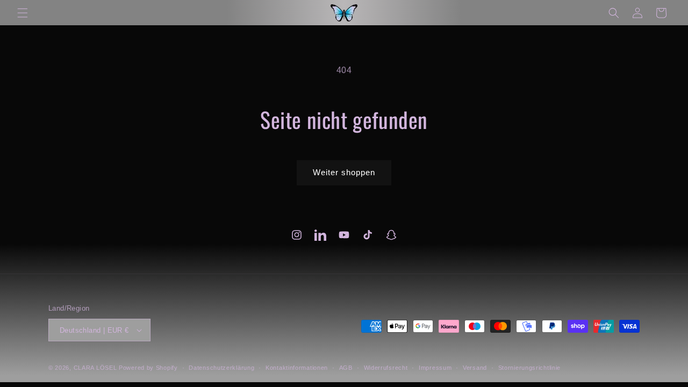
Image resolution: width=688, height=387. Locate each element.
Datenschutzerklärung (221, 367)
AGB (346, 367)
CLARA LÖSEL (95, 367)
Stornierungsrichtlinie (529, 367)
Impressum (435, 367)
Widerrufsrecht (386, 367)
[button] (22, 13)
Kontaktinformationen (297, 367)
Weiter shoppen (344, 172)
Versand (475, 367)
